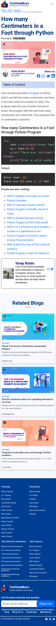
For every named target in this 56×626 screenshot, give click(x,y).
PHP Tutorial (6, 514)
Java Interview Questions (11, 558)
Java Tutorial (6, 525)
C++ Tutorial (6, 495)
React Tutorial (6, 536)
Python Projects (35, 547)
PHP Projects (34, 561)
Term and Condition (45, 609)
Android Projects (35, 565)
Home (3, 10)
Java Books (33, 503)
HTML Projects (35, 554)
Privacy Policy (28, 609)
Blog (10, 10)
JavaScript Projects (37, 569)
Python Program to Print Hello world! (27, 222)
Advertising (16, 609)
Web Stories (45, 612)
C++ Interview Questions (11, 550)
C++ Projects (34, 550)
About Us (6, 609)
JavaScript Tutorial (8, 503)
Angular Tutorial (7, 529)
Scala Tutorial (6, 533)
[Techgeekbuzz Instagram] (50, 619)
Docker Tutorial (7, 521)
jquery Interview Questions (11, 565)
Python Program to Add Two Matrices (28, 253)
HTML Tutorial (6, 510)
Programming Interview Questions (10, 575)
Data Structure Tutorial (10, 518)
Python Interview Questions (12, 547)
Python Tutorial (7, 492)
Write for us (17, 612)
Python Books (34, 492)
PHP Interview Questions (11, 561)
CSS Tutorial (6, 507)
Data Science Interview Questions (10, 570)
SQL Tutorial (6, 499)
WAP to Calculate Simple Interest (26, 204)
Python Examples (17, 200)
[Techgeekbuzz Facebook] (46, 619)
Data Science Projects (38, 573)
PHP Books (33, 507)
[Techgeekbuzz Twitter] (54, 619)
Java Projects (34, 558)
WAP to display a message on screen (28, 196)
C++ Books (33, 495)
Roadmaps (31, 612)
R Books (32, 514)
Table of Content (14, 84)
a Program (34, 93)
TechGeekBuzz (19, 587)
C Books (32, 499)
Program (17, 10)
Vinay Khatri (18, 71)
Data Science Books (37, 510)
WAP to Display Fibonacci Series (25, 217)
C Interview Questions (10, 554)
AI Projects (33, 576)
